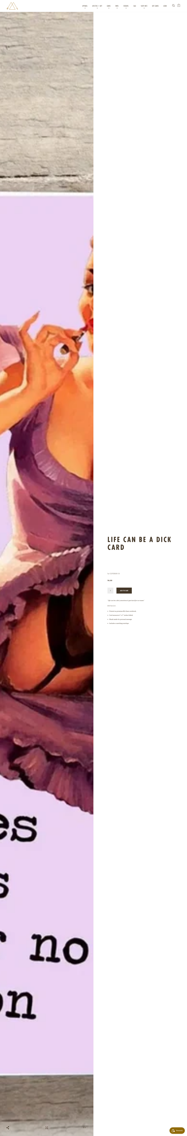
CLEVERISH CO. (115, 574)
